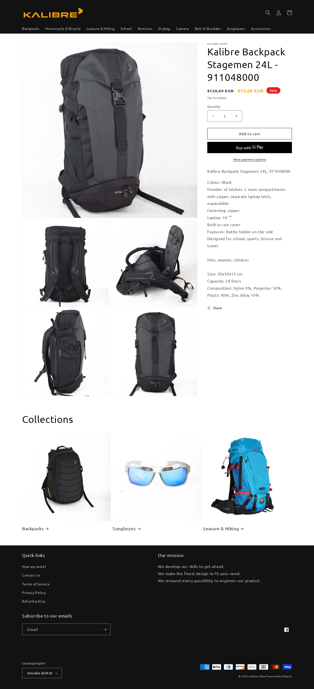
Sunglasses (124, 528)
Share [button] (217, 307)
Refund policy (33, 601)
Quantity (213, 106)
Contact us (31, 575)
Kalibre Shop (257, 676)
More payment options (249, 159)
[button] (267, 12)
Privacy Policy (34, 592)
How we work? (34, 566)
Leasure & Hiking (221, 528)
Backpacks (33, 528)
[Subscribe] (104, 629)
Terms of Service (36, 584)
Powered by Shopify (279, 676)
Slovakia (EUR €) (39, 673)
